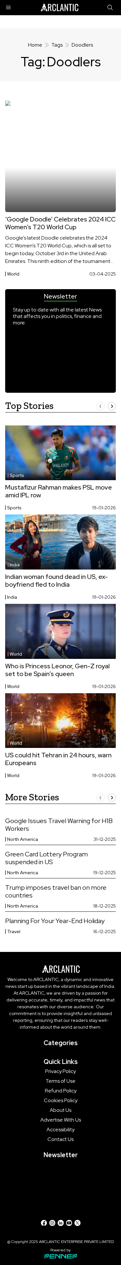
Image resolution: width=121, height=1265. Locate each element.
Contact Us (60, 1139)
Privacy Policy (60, 1071)
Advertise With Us (60, 1120)
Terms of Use (60, 1081)
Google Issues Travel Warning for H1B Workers (59, 824)
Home (35, 44)
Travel (13, 931)
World (13, 274)
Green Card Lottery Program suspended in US (46, 858)
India (15, 564)
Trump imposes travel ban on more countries (55, 891)
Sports (17, 475)
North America (22, 839)
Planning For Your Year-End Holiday (55, 921)
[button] (100, 406)
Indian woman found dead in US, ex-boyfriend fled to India (56, 580)
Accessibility (60, 1129)
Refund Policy (60, 1091)
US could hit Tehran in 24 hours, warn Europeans (58, 759)
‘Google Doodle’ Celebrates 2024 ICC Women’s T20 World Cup (60, 223)
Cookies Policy (60, 1100)
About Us (60, 1110)
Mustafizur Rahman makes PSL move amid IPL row (58, 491)
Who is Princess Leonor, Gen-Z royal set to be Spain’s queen (57, 670)
